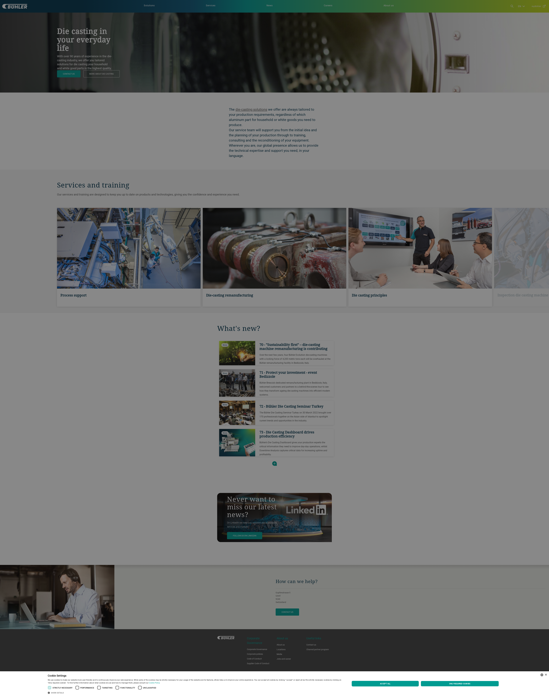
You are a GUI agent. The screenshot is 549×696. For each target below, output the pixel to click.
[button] (195, 692)
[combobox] (541, 674)
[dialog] (274, 683)
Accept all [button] (385, 683)
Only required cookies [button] (459, 683)
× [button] (546, 675)
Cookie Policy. (154, 683)
